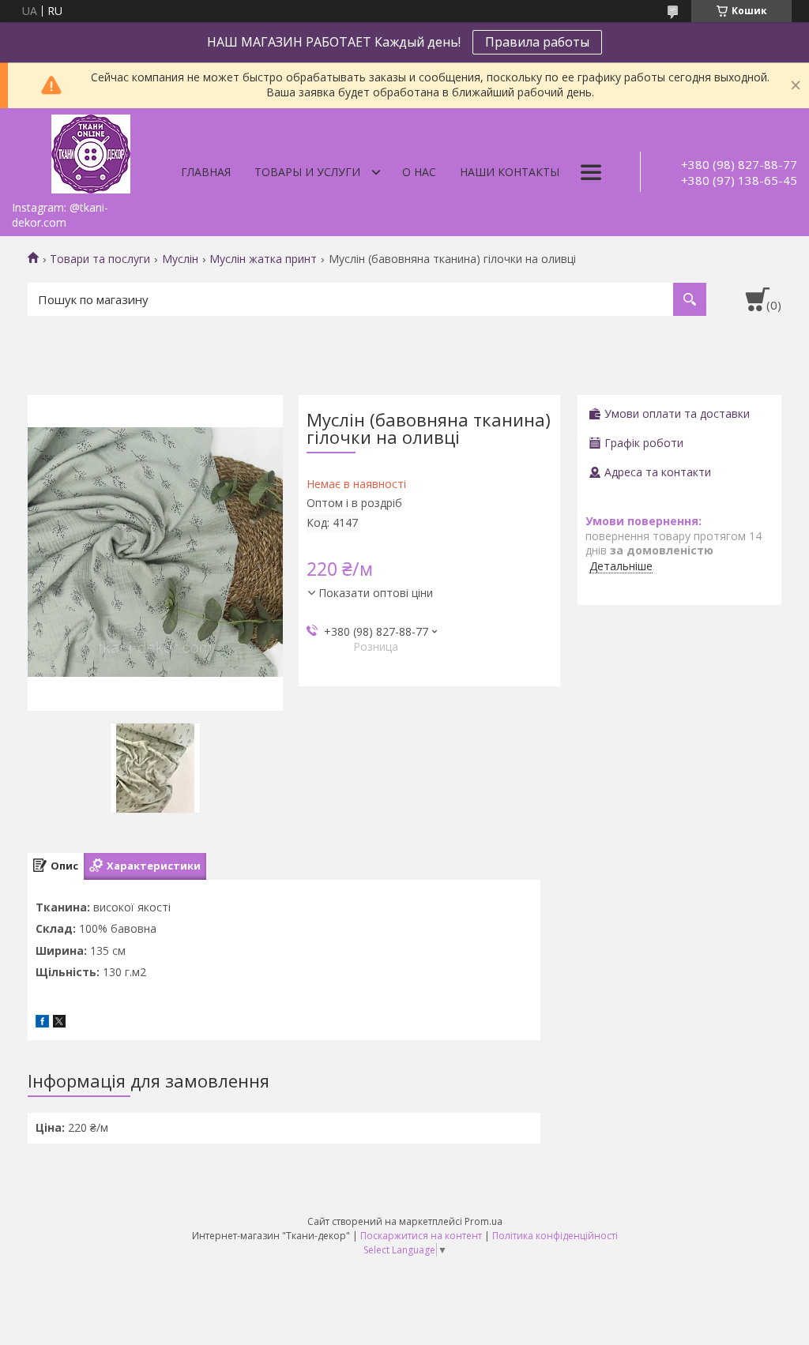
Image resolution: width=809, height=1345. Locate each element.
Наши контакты (509, 171)
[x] (59, 1023)
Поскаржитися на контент (421, 1235)
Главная (206, 171)
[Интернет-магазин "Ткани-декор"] (91, 150)
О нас (419, 171)
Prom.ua (483, 1221)
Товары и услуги (307, 171)
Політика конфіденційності (555, 1235)
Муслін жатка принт (263, 259)
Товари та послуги (100, 259)
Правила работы (537, 42)
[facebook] (42, 1023)
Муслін (180, 259)
